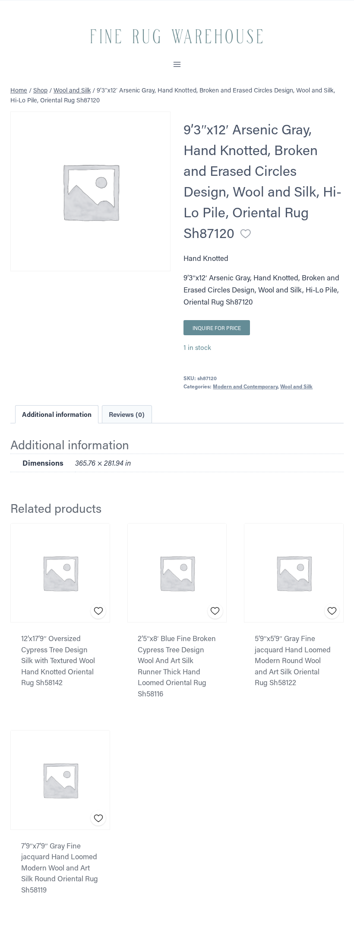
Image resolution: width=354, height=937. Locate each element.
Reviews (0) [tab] (127, 414)
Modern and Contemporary (245, 386)
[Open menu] (177, 64)
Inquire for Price (217, 327)
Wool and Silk (296, 386)
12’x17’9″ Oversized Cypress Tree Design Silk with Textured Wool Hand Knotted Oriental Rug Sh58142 (58, 660)
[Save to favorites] (245, 233)
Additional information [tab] (57, 414)
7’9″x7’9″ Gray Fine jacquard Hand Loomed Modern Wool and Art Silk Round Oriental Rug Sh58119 (59, 867)
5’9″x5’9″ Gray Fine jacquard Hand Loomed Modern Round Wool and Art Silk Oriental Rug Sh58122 (293, 660)
